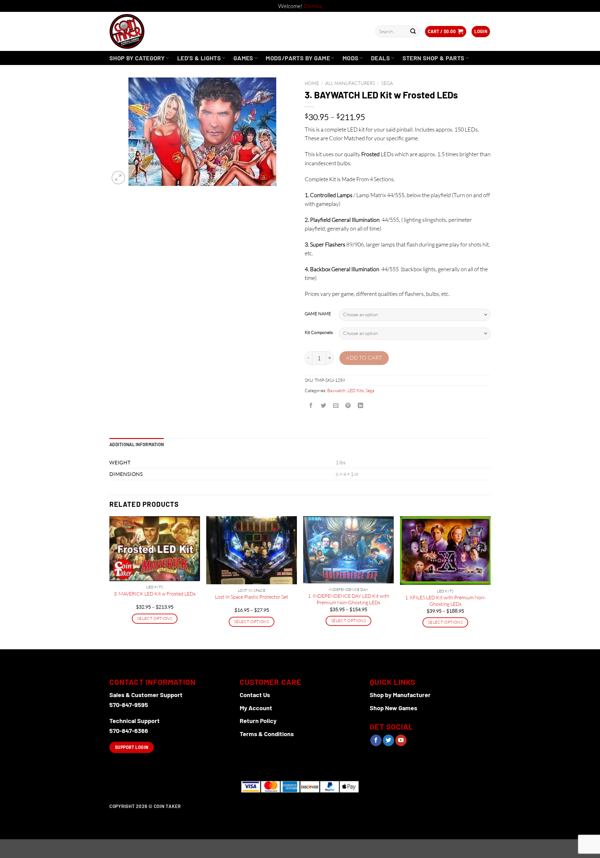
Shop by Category (137, 58)
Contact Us (255, 694)
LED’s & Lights (199, 58)
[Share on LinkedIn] (360, 406)
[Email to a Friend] (335, 406)
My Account (256, 707)
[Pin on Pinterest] (348, 406)
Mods (350, 58)
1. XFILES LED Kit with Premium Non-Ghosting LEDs (445, 600)
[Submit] (413, 31)
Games (243, 58)
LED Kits (356, 390)
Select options (154, 618)
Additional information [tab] (136, 444)
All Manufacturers (350, 83)
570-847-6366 (128, 730)
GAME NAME (318, 314)
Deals (380, 58)
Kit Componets (319, 332)
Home (312, 83)
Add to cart (364, 357)
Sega (387, 83)
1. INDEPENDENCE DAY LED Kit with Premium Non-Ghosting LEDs (348, 599)
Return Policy (258, 720)
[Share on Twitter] (323, 406)
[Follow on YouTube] (401, 740)
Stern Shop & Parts (433, 58)
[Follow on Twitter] (388, 740)
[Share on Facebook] (311, 406)
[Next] (490, 582)
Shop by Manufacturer (400, 694)
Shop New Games (393, 707)
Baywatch (336, 390)
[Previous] (109, 582)
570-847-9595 (128, 704)
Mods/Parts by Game (298, 58)
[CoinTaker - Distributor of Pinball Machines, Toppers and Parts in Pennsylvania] (143, 31)
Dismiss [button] (312, 5)
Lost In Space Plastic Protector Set (251, 597)
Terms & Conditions (267, 733)
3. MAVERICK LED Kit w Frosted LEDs (155, 594)
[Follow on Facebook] (376, 740)
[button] (445, 31)
